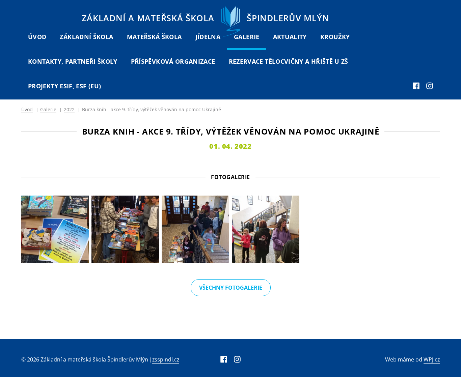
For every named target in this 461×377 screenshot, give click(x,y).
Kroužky (335, 37)
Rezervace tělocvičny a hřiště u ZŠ (288, 61)
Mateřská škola (154, 37)
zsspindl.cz (165, 359)
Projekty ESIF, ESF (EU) (64, 86)
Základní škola (86, 37)
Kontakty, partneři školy (72, 61)
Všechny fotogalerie (230, 287)
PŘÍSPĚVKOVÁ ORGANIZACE (173, 61)
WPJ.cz (432, 359)
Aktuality (290, 37)
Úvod (37, 37)
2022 (69, 109)
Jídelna (208, 37)
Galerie (247, 37)
